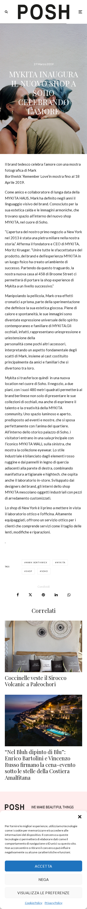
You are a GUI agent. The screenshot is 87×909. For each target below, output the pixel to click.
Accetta (43, 866)
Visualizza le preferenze (43, 893)
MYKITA (61, 562)
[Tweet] (30, 595)
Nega (43, 879)
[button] (79, 816)
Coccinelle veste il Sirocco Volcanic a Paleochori (35, 681)
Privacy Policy (53, 903)
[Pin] (43, 595)
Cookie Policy (33, 903)
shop (29, 571)
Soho (44, 571)
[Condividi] (18, 595)
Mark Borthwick (36, 562)
